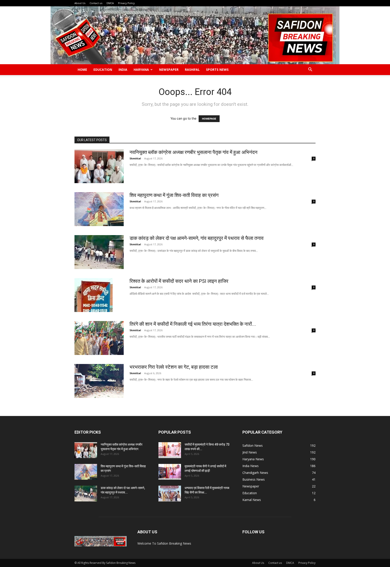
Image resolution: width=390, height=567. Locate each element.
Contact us (96, 3)
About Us (79, 3)
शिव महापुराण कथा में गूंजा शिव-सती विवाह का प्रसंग (174, 195)
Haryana (141, 69)
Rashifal (192, 69)
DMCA (110, 3)
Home (82, 69)
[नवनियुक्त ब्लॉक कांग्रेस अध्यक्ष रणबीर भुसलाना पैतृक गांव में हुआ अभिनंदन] (99, 166)
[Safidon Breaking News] (195, 35)
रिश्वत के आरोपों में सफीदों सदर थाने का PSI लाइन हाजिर (179, 281)
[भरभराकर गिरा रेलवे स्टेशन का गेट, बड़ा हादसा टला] (99, 381)
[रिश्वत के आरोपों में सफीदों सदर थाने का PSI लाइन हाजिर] (93, 295)
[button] (310, 70)
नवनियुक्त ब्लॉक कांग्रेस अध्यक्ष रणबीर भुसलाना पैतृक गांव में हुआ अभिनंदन (194, 152)
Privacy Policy (126, 3)
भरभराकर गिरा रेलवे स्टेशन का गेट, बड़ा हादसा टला (174, 367)
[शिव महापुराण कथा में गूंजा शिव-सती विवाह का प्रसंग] (99, 209)
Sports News (217, 69)
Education (102, 69)
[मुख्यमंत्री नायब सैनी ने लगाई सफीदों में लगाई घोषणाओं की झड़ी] (169, 472)
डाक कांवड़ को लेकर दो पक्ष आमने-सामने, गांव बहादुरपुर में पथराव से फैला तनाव (197, 238)
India (122, 69)
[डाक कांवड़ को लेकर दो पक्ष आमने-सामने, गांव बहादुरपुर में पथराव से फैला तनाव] (99, 252)
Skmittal (135, 158)
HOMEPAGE (209, 118)
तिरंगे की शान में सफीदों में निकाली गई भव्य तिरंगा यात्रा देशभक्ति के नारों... (193, 324)
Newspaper (169, 69)
